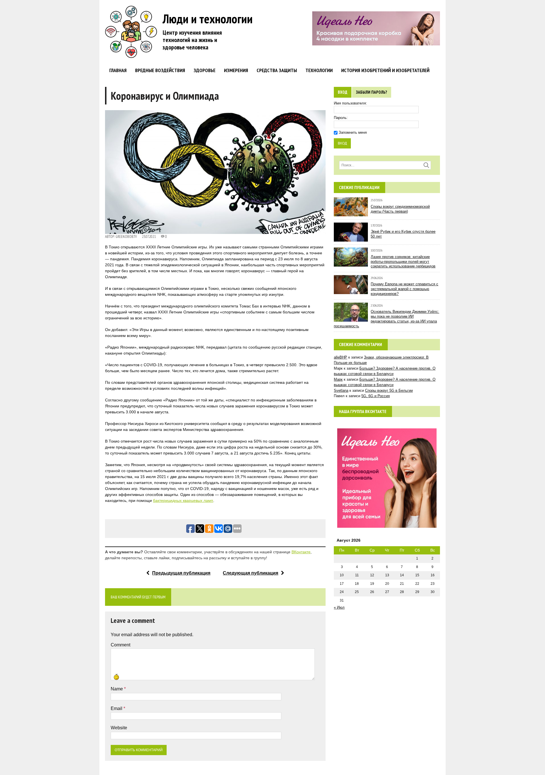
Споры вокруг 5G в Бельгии (389, 390)
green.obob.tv (126, 236)
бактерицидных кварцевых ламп (183, 500)
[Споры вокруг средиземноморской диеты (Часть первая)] (351, 213)
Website (119, 727)
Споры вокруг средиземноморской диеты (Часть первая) (400, 208)
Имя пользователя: (350, 103)
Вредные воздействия (160, 70)
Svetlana (341, 390)
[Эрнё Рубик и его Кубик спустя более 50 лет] (351, 238)
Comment (120, 644)
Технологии (319, 70)
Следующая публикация (250, 573)
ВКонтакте (301, 552)
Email (117, 708)
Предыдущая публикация (181, 573)
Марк (338, 379)
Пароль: (341, 118)
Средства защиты (277, 70)
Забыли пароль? (371, 92)
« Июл (339, 607)
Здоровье (204, 70)
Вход (342, 92)
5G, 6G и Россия (375, 396)
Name (117, 688)
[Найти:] (385, 165)
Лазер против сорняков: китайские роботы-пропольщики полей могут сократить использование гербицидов (403, 262)
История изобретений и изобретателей (385, 70)
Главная (118, 70)
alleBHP (340, 357)
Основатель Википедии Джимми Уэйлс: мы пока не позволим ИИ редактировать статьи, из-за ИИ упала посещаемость (386, 318)
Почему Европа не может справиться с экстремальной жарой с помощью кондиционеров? (404, 289)
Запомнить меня (353, 132)
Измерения (236, 70)
